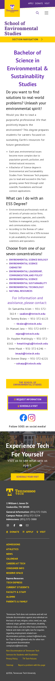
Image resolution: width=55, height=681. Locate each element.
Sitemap (9, 665)
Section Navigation (25, 39)
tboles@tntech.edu (29, 323)
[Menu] (46, 13)
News (9, 554)
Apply (30, 3)
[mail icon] (27, 526)
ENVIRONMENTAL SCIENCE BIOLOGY (28, 259)
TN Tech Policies (29, 658)
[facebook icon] (14, 526)
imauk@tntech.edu (27, 353)
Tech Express (14, 582)
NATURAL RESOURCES (20, 290)
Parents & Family (17, 601)
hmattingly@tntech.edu (32, 343)
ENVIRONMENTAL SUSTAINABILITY (28, 283)
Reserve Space (14, 573)
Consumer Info (15, 568)
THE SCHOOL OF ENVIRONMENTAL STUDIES (27, 383)
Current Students (17, 587)
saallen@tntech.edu (32, 313)
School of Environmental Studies (21, 28)
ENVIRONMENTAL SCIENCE (23, 279)
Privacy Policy (12, 658)
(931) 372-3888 (21, 519)
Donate (39, 3)
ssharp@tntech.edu (28, 363)
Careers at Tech (15, 563)
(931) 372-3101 (26, 511)
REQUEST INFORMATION (28, 399)
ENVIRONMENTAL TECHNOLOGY (26, 287)
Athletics (12, 549)
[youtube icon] (21, 526)
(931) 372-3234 (23, 515)
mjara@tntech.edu (27, 333)
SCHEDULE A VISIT (28, 406)
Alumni (10, 596)
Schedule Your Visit (27, 476)
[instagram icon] (8, 526)
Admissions (13, 544)
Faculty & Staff (16, 592)
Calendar (12, 558)
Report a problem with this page (31, 665)
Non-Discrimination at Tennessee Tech (22, 650)
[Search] (37, 13)
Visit (47, 3)
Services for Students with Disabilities (22, 654)
